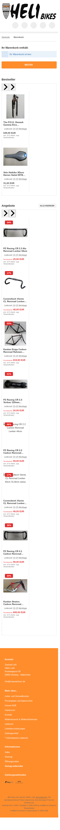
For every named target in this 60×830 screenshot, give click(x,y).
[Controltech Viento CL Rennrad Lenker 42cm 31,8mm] (15, 283)
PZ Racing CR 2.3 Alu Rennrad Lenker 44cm (15, 249)
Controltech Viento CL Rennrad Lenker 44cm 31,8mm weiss (14, 501)
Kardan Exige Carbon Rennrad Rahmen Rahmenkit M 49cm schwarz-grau (14, 350)
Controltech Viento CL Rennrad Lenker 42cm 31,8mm (13, 300)
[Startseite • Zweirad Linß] (29, 18)
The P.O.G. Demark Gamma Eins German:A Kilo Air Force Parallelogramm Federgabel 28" (15, 123)
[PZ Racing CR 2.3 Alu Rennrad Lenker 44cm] (15, 233)
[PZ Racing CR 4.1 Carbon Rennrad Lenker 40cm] (15, 535)
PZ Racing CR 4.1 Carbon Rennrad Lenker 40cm (12, 552)
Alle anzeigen (47, 206)
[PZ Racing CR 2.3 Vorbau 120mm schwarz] (15, 384)
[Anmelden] (33, 25)
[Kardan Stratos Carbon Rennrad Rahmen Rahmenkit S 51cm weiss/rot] (15, 586)
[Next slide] (12, 87)
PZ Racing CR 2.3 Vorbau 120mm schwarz (12, 401)
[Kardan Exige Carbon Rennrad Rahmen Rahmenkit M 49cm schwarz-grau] (15, 334)
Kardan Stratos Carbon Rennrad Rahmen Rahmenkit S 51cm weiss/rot (15, 602)
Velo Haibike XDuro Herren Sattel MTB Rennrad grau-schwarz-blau (13, 173)
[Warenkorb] (43, 25)
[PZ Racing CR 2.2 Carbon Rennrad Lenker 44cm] (15, 434)
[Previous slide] (5, 87)
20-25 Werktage (20, 129)
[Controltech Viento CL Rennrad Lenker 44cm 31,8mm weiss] (15, 485)
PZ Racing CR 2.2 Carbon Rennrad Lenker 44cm (12, 451)
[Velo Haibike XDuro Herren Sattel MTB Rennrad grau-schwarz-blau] (15, 157)
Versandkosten (8, 137)
